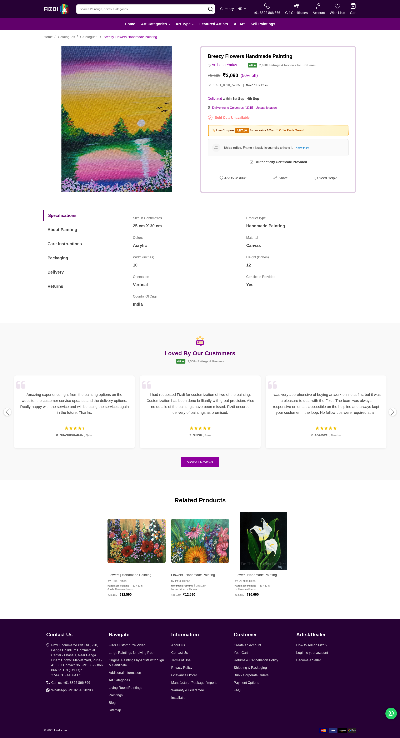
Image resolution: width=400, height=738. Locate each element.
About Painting (62, 229)
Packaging (58, 258)
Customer (245, 634)
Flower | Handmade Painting (256, 575)
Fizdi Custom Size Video (127, 645)
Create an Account (247, 645)
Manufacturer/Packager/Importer (195, 682)
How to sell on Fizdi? (311, 645)
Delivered (215, 98)
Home (130, 24)
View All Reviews (200, 462)
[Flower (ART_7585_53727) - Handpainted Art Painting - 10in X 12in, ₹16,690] (264, 541)
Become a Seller (308, 660)
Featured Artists (213, 24)
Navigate (119, 634)
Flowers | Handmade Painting (129, 575)
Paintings (116, 695)
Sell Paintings (263, 24)
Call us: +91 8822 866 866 (70, 682)
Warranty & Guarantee (187, 690)
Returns (55, 286)
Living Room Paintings (125, 687)
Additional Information (125, 672)
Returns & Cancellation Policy (256, 660)
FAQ (237, 690)
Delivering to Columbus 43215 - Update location (244, 107)
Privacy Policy (181, 667)
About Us (178, 645)
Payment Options (246, 682)
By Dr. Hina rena (245, 580)
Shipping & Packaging (250, 667)
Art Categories (154, 24)
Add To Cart (141, 606)
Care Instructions (65, 243)
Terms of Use (181, 660)
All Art (239, 24)
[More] (169, 24)
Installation (179, 697)
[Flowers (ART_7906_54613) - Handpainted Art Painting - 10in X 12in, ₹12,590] (200, 541)
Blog (112, 702)
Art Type (183, 24)
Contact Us (179, 652)
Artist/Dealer (311, 634)
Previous (7, 412)
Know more (302, 147)
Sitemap (115, 710)
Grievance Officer (184, 675)
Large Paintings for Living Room (132, 652)
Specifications (62, 215)
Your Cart (241, 652)
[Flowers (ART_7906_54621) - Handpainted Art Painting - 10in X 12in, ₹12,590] (137, 541)
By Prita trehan (117, 580)
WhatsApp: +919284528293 (72, 690)
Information (185, 634)
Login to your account (312, 652)
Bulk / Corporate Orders (251, 675)
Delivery (56, 272)
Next (393, 412)
